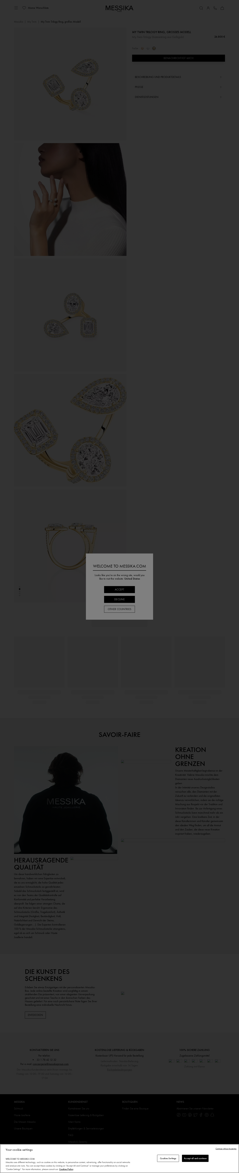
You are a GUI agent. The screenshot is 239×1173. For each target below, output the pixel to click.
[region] (119, 1158)
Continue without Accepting (226, 1149)
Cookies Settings (168, 1158)
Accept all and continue (195, 1158)
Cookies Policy (66, 1169)
